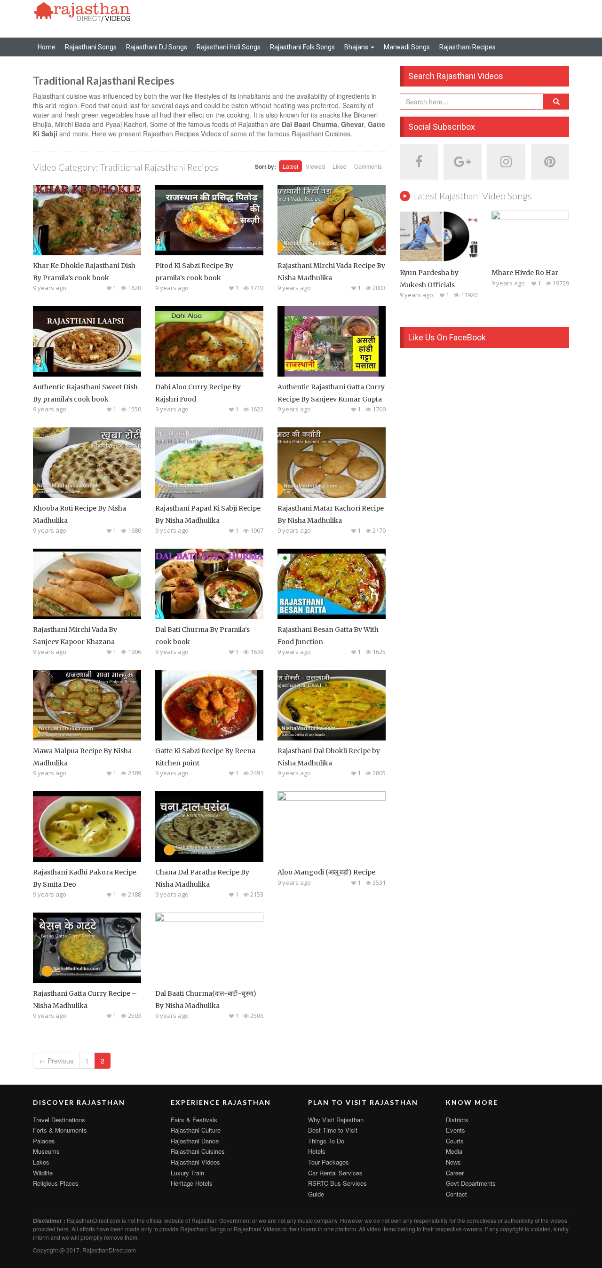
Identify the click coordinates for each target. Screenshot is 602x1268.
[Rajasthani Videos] (82, 10)
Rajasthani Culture (196, 1130)
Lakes (41, 1162)
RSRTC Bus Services (337, 1183)
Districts (457, 1119)
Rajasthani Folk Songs (302, 47)
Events (455, 1130)
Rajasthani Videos (195, 1162)
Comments (368, 166)
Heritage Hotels (192, 1183)
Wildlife (43, 1172)
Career (455, 1172)
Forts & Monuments (60, 1130)
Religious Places (56, 1183)
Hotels (316, 1151)
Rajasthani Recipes (467, 47)
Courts (455, 1140)
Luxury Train (187, 1172)
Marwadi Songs (407, 47)
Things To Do (326, 1140)
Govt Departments (471, 1183)
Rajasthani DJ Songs (156, 47)
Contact (456, 1193)
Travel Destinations (59, 1119)
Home (46, 47)
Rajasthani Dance (195, 1140)
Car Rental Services (335, 1172)
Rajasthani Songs (91, 47)
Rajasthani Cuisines (198, 1151)
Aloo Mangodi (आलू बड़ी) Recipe (326, 872)
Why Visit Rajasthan (336, 1119)
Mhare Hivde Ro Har (524, 272)
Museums (46, 1151)
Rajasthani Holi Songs (229, 47)
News (453, 1162)
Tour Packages (328, 1162)
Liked (340, 166)
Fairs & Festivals (194, 1119)
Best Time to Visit (332, 1130)
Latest (290, 166)
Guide (316, 1193)
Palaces (44, 1140)
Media (454, 1151)
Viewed (315, 166)
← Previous (56, 1060)
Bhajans (357, 47)
